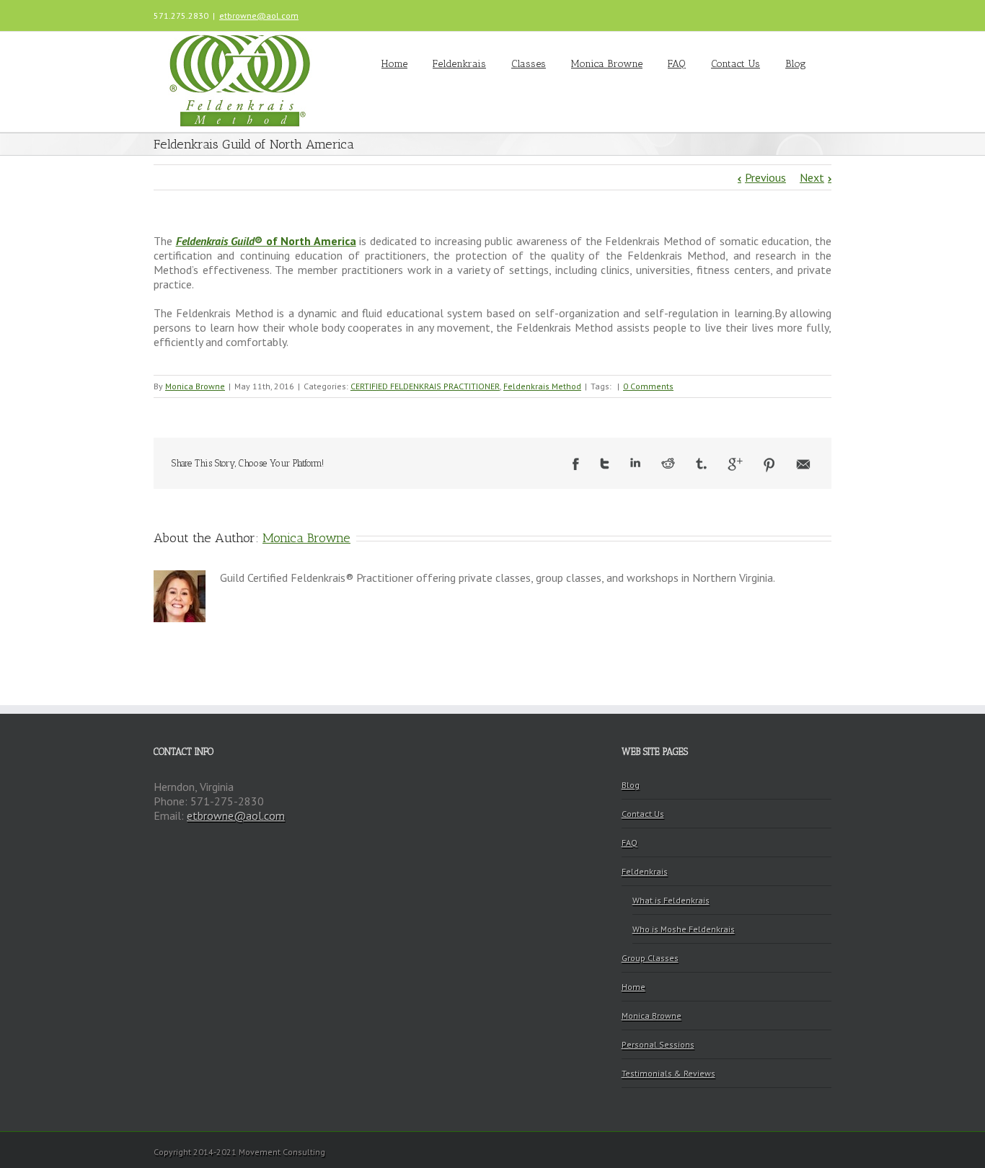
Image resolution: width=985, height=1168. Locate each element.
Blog (795, 64)
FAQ (677, 64)
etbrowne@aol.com (259, 15)
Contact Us (735, 64)
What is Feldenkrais (671, 900)
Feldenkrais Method (542, 386)
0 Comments (648, 386)
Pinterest (769, 465)
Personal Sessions (658, 1044)
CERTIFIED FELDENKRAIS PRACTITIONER (425, 386)
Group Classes (650, 957)
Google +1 (735, 464)
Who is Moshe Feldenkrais (683, 929)
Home (394, 64)
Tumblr (701, 463)
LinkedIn (635, 462)
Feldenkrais (459, 64)
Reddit (668, 463)
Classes (528, 64)
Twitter (604, 463)
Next (812, 177)
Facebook (576, 464)
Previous (765, 177)
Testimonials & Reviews (668, 1073)
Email (803, 464)
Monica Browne (606, 64)
